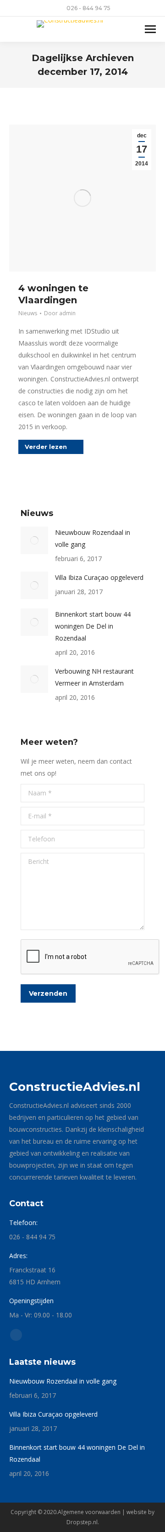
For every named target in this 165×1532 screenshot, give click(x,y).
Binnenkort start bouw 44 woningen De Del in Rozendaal (93, 626)
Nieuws (27, 313)
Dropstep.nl (82, 1522)
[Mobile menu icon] (150, 29)
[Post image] (34, 540)
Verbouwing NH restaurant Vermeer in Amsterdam (94, 677)
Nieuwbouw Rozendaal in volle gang (92, 538)
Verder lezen (46, 446)
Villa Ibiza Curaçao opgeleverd (99, 577)
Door (60, 313)
